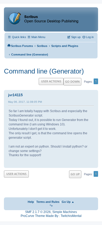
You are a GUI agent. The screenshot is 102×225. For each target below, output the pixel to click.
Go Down (72, 81)
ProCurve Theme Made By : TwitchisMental (51, 216)
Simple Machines (64, 212)
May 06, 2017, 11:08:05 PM (25, 101)
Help (31, 201)
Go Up (75, 174)
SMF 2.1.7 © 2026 (38, 212)
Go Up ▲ (68, 201)
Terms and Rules (47, 201)
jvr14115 (15, 95)
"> (51, 205)
